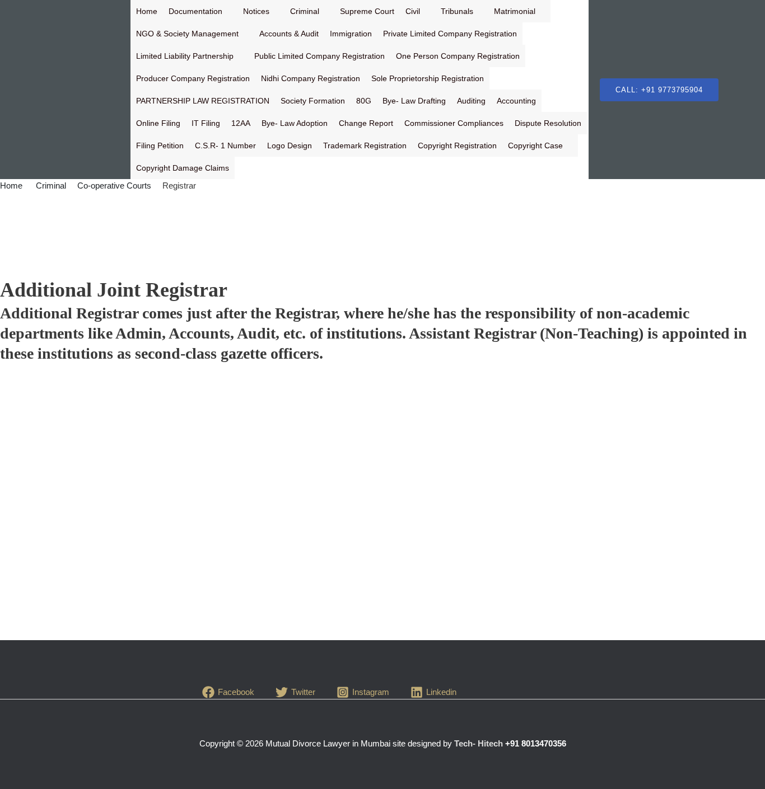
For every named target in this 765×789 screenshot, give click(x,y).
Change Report (366, 123)
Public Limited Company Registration (319, 55)
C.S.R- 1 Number (225, 145)
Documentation (195, 11)
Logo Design (289, 145)
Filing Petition (160, 145)
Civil (412, 11)
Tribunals (457, 11)
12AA (240, 123)
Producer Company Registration (193, 78)
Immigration (351, 33)
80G (363, 100)
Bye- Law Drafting (414, 100)
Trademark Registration (365, 145)
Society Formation (313, 100)
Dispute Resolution (548, 123)
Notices (256, 11)
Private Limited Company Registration (450, 33)
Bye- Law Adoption (295, 123)
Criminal (304, 11)
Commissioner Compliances (453, 123)
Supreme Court (367, 11)
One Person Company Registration (458, 55)
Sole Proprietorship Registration (427, 78)
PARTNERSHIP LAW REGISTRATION (202, 100)
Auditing (471, 100)
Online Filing (158, 123)
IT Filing (206, 123)
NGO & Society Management (187, 33)
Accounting (516, 100)
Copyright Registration (457, 145)
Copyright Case (535, 145)
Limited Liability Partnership (185, 55)
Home (146, 11)
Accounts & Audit (289, 33)
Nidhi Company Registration (310, 78)
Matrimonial (514, 11)
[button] (659, 89)
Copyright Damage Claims (182, 167)
